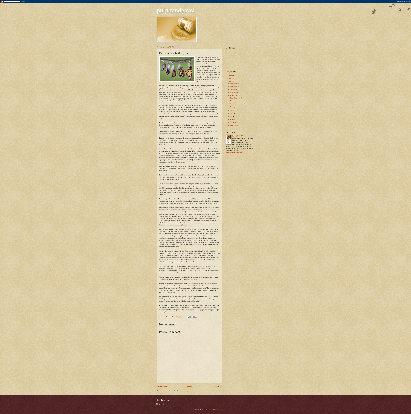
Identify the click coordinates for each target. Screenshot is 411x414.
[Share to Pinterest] (196, 317)
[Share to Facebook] (194, 317)
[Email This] (188, 317)
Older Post (217, 387)
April (231, 119)
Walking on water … (236, 107)
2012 (230, 78)
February (233, 125)
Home (189, 387)
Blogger (215, 410)
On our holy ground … (236, 98)
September (233, 92)
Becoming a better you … (238, 101)
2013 (230, 75)
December (233, 83)
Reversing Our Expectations (238, 104)
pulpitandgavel (176, 10)
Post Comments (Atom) (172, 391)
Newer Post (162, 387)
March (232, 122)
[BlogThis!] (190, 317)
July (231, 110)
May (231, 116)
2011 (230, 81)
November (233, 86)
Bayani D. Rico (239, 136)
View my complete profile (234, 153)
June (232, 113)
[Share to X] (192, 317)
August (232, 95)
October (233, 89)
